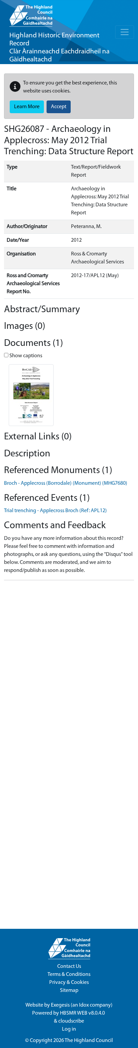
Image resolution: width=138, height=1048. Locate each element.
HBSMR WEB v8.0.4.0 (83, 1013)
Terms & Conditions (69, 974)
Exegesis (60, 1005)
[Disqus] (69, 669)
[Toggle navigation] (124, 32)
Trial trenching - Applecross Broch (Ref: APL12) (55, 510)
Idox (84, 1005)
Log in (69, 1029)
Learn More (27, 107)
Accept (58, 107)
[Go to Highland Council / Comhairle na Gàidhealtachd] (30, 13)
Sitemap (69, 990)
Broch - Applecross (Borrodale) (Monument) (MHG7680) (65, 483)
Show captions (25, 356)
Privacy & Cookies (69, 982)
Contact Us (69, 966)
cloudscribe (71, 1021)
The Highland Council (89, 1040)
